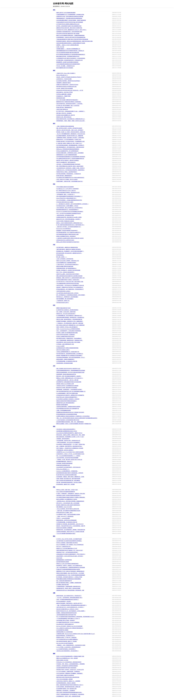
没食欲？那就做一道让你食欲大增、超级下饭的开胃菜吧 (68, 478)
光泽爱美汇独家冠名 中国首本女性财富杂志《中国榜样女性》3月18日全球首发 (73, 416)
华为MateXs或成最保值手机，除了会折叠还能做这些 (67, 150)
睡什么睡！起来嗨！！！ (61, 256)
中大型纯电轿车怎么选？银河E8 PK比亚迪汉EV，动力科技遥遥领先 (70, 58)
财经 (54, 70)
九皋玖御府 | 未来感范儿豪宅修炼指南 (64, 463)
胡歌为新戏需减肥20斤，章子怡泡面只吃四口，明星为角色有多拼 (70, 147)
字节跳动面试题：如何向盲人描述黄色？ (65, 450)
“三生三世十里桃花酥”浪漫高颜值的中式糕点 (65, 533)
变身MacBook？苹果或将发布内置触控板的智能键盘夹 (67, 149)
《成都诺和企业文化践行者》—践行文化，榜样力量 (67, 380)
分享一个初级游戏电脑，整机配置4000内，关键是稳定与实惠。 (69, 340)
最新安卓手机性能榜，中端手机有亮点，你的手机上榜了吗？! (69, 603)
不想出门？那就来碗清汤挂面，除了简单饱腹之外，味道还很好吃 (70, 694)
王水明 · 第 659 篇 (60, 46)
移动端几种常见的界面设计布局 (63, 465)
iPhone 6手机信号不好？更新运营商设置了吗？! (66, 198)
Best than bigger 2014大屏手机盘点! (63, 228)
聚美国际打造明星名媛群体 (62, 404)
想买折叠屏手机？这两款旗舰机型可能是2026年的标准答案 (68, 381)
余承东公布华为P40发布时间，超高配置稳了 (65, 334)
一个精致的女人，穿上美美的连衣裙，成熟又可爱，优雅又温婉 (69, 323)
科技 (54, 184)
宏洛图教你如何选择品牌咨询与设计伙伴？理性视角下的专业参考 (70, 412)
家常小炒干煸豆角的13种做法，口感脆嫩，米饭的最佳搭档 (68, 582)
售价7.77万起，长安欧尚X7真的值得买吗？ (65, 272)
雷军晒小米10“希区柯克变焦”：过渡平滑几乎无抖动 (67, 84)
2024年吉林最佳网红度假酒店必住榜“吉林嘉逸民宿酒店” (68, 64)
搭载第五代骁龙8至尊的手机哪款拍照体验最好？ (66, 400)
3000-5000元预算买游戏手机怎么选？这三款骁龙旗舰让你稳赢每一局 (70, 391)
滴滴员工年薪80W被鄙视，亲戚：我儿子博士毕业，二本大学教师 (70, 573)
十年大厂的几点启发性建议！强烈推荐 (64, 679)
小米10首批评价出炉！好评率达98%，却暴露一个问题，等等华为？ (70, 168)
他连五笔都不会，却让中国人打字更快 (64, 92)
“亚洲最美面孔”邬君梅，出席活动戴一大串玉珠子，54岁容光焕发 (70, 137)
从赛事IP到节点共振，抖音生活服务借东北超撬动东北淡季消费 (69, 16)
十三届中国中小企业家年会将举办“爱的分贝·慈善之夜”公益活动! (70, 238)
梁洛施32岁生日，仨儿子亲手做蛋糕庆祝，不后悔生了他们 (68, 139)
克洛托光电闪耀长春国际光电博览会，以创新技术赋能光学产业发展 (70, 43)
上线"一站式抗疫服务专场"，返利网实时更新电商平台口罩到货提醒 (70, 567)
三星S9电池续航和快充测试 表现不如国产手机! (66, 614)
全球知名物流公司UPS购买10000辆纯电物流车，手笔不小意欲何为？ (70, 554)
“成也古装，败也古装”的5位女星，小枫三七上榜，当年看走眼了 (69, 130)
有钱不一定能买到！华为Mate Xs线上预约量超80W (67, 327)
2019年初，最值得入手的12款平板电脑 (64, 88)
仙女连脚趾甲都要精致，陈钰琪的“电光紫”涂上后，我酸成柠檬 (69, 135)
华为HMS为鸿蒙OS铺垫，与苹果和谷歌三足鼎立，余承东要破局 (69, 152)
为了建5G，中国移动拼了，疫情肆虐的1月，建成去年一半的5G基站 (70, 493)
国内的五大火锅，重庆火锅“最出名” (64, 117)
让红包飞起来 (59, 557)
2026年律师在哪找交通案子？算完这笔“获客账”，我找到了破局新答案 (71, 20)
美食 (54, 487)
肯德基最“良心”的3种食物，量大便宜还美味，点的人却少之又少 (69, 524)
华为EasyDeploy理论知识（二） (63, 469)
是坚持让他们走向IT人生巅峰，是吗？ (64, 512)
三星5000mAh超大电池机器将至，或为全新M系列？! (67, 650)
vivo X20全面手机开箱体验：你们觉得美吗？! (66, 649)
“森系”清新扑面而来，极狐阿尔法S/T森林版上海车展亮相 (68, 249)
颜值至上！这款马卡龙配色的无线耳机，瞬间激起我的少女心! (69, 222)
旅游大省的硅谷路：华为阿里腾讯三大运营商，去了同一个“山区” (70, 436)
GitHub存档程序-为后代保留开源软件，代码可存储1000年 (68, 467)
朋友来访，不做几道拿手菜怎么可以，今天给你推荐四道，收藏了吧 (70, 525)
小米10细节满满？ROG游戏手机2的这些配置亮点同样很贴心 (69, 540)
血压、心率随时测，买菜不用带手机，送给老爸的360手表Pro (69, 446)
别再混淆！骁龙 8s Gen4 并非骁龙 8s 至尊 (65, 383)
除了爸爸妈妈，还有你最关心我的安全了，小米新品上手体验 (69, 577)
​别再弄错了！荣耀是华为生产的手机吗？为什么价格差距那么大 (69, 287)
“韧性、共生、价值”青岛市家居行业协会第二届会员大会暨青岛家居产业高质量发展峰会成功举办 (76, 418)
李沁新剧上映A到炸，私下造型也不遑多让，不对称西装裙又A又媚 (70, 141)
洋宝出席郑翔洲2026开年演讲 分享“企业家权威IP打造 (67, 408)
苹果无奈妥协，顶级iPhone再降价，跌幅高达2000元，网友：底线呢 (70, 434)
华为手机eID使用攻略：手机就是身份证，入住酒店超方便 (68, 173)
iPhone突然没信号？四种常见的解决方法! (65, 624)
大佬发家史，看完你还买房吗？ (63, 438)
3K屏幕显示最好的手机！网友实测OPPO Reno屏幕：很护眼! (69, 217)
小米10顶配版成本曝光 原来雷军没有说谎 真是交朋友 (67, 283)
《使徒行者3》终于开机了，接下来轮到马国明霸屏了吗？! (68, 226)
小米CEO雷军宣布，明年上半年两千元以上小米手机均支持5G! (69, 207)
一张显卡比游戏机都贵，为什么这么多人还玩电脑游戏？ (68, 442)
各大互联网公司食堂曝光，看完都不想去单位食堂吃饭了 (68, 80)
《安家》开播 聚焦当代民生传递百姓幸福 (65, 126)
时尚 (54, 305)
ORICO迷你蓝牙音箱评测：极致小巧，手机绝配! (66, 641)
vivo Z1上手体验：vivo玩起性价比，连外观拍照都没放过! (68, 647)
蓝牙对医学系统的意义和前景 (62, 561)
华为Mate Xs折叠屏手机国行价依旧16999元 (65, 336)
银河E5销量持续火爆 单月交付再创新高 (64, 67)
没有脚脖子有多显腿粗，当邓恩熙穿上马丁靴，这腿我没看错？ (69, 321)
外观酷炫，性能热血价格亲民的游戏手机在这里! (66, 612)
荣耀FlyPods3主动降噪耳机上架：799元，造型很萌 (67, 658)
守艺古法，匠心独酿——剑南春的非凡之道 (65, 65)
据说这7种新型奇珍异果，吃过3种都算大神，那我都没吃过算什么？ (70, 118)
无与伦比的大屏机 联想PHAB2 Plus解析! (64, 202)
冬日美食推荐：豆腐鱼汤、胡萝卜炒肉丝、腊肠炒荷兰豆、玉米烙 (70, 476)
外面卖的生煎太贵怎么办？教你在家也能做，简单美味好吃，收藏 (70, 590)
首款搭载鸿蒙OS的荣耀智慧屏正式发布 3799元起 (66, 431)
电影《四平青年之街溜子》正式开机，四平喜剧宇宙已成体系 (69, 128)
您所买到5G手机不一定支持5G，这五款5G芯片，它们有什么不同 (70, 669)
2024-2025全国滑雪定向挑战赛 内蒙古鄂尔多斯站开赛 (67, 52)
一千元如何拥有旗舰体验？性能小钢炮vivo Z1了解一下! (68, 618)
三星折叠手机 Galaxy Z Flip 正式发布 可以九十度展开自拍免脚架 (70, 452)
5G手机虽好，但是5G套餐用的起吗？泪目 (65, 344)
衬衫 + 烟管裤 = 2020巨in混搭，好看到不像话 (66, 311)
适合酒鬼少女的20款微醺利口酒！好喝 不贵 (65, 115)
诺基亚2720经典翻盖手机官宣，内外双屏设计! (66, 236)
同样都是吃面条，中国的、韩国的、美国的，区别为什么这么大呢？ (70, 120)
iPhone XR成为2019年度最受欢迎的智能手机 (65, 491)
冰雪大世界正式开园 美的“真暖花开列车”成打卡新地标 (67, 33)
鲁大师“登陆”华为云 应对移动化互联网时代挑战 (66, 474)
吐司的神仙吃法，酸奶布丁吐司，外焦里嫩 (65, 484)
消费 (54, 593)
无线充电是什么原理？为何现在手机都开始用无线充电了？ (68, 495)
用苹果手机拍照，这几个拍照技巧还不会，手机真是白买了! (68, 595)
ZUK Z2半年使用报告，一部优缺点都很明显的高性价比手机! (69, 200)
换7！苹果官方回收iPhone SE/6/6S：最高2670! (66, 190)
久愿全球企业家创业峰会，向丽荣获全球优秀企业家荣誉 (68, 406)
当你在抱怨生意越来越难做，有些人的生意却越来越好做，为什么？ (70, 357)
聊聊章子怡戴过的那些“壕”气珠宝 (63, 308)
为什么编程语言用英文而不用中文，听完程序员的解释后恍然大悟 (70, 158)
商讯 (54, 536)
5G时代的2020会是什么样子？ (62, 302)
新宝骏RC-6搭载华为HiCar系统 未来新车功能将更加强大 (68, 504)
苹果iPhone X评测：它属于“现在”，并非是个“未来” (67, 489)
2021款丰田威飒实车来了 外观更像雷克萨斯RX (66, 262)
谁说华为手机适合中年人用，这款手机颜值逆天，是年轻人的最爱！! (70, 610)
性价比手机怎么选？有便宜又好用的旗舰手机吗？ (66, 397)
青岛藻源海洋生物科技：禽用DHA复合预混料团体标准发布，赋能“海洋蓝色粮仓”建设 (74, 41)
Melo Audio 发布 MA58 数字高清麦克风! (64, 643)
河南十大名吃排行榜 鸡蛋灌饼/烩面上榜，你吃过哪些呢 (68, 480)
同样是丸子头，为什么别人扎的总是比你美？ (65, 313)
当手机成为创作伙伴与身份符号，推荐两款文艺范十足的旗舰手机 (70, 395)
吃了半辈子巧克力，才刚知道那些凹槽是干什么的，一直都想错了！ (70, 111)
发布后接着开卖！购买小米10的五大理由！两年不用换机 (68, 342)
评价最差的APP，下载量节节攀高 (63, 96)
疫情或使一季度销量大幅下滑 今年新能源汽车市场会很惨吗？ (69, 355)
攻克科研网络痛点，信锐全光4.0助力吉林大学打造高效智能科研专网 (70, 37)
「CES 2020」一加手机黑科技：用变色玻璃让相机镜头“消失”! (69, 597)
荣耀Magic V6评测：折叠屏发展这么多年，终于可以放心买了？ (69, 378)
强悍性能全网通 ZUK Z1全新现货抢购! (64, 631)
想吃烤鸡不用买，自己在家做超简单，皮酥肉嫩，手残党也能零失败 (70, 529)
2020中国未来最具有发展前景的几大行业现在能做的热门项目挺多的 (70, 156)
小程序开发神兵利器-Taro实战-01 (63, 291)
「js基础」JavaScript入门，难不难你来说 (64, 516)
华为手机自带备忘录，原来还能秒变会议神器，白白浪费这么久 (69, 353)
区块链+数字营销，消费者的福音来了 (64, 107)
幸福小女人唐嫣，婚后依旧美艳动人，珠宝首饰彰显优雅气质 (69, 319)
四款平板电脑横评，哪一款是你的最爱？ (65, 298)
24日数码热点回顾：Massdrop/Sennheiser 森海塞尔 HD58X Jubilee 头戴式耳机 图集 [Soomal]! (75, 633)
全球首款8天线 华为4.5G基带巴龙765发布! (65, 240)
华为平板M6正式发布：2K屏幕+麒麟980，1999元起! (67, 205)
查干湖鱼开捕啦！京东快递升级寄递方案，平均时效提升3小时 (69, 60)
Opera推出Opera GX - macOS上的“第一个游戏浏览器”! (67, 188)
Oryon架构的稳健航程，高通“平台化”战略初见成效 (67, 393)
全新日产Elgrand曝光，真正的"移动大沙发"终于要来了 (67, 274)
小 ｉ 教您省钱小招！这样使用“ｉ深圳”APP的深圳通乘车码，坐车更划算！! (72, 203)
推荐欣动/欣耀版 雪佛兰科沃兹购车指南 (64, 266)
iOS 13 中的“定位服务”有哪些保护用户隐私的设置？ (67, 99)
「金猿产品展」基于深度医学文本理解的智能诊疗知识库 (68, 510)
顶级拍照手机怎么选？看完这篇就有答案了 (65, 402)
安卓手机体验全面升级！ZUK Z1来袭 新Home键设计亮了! (68, 232)
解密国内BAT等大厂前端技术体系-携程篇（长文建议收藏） (68, 101)
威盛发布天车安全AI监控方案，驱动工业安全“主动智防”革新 (69, 27)
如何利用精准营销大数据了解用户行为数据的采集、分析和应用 (69, 472)
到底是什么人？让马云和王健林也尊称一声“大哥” (66, 548)
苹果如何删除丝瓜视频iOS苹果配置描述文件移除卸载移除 (68, 578)
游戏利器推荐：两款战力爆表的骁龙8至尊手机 (66, 374)
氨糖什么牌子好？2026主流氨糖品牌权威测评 (65, 12)
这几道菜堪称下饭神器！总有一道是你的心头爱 (66, 688)
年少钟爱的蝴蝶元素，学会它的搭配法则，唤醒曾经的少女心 (69, 315)
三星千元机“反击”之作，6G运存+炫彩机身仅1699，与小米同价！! (70, 607)
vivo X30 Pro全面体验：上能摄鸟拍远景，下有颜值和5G (68, 671)
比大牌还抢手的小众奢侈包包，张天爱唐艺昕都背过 (67, 309)
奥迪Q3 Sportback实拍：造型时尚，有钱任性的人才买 (67, 260)
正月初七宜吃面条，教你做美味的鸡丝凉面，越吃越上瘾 (68, 686)
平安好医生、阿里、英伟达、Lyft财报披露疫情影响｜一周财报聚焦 (70, 663)
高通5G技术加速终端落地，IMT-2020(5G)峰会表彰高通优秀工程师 (70, 372)
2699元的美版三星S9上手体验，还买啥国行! (65, 620)
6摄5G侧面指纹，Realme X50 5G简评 (64, 506)
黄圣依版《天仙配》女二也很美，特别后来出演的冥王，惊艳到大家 (70, 131)
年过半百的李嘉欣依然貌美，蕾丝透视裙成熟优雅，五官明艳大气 (70, 145)
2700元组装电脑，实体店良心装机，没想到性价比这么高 (68, 440)
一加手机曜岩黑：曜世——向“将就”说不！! (65, 194)
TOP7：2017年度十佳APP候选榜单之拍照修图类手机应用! (68, 213)
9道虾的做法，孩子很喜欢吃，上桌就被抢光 (65, 690)
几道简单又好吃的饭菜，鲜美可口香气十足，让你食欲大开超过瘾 (70, 531)
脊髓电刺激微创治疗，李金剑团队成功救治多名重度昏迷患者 (69, 18)
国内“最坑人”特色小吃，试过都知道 (64, 113)
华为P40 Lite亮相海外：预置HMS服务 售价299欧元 (67, 542)
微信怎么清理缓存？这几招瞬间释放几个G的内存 (66, 499)
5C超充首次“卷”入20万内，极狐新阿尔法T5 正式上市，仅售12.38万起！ (71, 29)
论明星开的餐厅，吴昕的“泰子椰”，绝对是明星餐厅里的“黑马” (69, 181)
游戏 (54, 426)
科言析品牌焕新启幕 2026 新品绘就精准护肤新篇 (66, 414)
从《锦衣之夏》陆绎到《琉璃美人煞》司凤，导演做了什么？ (69, 143)
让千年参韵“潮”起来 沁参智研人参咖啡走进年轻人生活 (67, 24)
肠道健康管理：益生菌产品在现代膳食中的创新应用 (67, 62)
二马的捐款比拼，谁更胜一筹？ (63, 300)
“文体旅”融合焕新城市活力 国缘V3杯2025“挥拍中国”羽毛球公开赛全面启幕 (72, 39)
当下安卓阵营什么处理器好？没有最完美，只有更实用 (67, 399)
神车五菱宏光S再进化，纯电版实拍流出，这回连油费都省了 (69, 338)
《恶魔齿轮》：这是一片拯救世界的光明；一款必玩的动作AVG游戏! (70, 645)
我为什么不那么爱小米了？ (62, 75)
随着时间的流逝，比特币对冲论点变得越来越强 (66, 520)
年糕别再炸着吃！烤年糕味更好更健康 (64, 363)
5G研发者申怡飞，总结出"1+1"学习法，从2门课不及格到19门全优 (70, 453)
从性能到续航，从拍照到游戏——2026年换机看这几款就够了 (69, 389)
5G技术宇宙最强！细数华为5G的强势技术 (65, 675)
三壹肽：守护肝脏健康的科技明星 (63, 410)
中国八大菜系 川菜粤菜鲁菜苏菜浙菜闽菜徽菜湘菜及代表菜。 (69, 692)
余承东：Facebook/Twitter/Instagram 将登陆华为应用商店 (68, 328)
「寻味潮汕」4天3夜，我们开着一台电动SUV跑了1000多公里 (69, 459)
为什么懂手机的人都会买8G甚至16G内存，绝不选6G (67, 293)
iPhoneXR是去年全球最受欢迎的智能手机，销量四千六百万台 (69, 432)
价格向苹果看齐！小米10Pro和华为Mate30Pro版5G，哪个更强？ (69, 556)
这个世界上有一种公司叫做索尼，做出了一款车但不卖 (67, 105)
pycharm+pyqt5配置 (60, 346)
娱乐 (54, 123)
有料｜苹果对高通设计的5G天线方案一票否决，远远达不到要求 (69, 166)
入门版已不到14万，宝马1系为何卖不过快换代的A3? (67, 264)
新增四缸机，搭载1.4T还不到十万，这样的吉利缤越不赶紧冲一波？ (70, 277)
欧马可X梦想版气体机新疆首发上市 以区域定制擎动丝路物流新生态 (70, 54)
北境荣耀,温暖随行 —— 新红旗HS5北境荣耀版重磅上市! (68, 48)
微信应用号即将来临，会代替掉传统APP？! (65, 635)
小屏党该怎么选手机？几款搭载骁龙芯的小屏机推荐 (67, 385)
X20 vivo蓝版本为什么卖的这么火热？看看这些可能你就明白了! (69, 628)
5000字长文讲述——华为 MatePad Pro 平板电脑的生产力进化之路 (70, 285)
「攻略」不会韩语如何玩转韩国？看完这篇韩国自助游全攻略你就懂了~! (71, 605)
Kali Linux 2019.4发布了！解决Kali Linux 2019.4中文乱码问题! (69, 626)
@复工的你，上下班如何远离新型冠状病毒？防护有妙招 (68, 164)
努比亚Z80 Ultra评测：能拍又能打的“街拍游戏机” (66, 387)
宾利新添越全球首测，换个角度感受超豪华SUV (66, 268)
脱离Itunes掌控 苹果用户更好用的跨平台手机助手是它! (67, 241)
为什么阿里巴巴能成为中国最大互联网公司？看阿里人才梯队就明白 (70, 497)
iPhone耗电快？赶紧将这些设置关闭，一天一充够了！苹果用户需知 (70, 444)
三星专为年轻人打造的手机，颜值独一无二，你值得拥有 (68, 681)
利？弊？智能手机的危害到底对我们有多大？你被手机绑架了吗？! (70, 224)
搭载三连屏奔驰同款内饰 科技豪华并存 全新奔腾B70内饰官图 (69, 275)
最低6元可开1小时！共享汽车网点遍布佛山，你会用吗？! (68, 219)
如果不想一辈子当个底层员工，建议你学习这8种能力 (67, 160)
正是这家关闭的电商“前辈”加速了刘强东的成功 (66, 667)
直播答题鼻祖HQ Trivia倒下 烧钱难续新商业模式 (66, 154)
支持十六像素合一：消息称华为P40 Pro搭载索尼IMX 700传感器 (69, 448)
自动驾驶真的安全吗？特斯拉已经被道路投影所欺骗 (67, 347)
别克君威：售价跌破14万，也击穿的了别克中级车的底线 (68, 270)
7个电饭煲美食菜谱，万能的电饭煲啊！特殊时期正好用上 (68, 586)
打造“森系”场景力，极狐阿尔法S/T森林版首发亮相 (67, 247)
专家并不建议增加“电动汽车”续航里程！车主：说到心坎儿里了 (69, 550)
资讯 (54, 9)
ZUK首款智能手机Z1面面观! (62, 629)
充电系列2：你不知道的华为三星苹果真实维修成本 (67, 665)
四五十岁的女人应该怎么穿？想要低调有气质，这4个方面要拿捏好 (70, 325)
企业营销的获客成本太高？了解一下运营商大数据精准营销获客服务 (70, 575)
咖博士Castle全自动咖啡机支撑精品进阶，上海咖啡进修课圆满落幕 (70, 35)
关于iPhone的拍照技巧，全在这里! (63, 601)
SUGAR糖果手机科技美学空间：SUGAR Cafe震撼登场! (67, 622)
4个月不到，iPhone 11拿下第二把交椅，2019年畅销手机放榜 (69, 538)
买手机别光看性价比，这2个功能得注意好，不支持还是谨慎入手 (70, 289)
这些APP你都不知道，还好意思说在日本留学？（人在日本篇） (69, 103)
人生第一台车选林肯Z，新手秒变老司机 (64, 258)
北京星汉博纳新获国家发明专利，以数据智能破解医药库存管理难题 (70, 370)
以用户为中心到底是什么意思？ (63, 349)
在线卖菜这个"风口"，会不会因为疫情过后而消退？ (67, 552)
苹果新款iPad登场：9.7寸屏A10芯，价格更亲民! (66, 637)
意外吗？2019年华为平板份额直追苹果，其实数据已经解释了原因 (70, 656)
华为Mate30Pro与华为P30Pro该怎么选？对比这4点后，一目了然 (69, 90)
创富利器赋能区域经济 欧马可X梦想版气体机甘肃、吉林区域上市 (70, 50)
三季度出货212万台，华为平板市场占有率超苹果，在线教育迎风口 (70, 169)
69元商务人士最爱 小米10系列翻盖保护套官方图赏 (67, 332)
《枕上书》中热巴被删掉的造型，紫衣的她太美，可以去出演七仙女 (70, 133)
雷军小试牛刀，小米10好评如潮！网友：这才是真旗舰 (67, 503)
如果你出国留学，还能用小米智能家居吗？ (65, 359)
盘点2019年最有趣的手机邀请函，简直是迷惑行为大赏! (68, 192)
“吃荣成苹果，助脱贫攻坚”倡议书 (63, 82)
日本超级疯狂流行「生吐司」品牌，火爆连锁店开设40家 (68, 696)
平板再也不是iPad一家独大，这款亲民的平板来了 (66, 171)
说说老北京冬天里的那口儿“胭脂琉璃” (64, 527)
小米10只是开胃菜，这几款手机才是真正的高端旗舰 (67, 457)
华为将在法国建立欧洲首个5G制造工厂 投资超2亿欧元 (67, 279)
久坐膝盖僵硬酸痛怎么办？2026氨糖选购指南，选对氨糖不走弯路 (70, 14)
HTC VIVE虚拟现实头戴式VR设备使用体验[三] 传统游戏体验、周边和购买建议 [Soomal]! (75, 616)
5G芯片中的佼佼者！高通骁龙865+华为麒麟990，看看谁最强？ (69, 673)
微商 (54, 653)
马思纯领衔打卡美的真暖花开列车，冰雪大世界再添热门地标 (69, 31)
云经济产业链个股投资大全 (62, 109)
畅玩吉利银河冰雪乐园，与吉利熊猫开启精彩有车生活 (67, 56)
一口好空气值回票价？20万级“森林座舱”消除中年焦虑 (67, 419)
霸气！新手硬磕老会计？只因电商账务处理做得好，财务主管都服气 (70, 294)
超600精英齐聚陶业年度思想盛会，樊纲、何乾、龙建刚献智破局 (70, 421)
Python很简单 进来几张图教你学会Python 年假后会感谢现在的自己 (70, 177)
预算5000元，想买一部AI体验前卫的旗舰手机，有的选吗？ (68, 376)
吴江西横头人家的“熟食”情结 (62, 584)
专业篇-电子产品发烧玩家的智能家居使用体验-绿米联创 (68, 569)
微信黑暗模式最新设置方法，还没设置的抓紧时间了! (67, 209)
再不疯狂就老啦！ (60, 255)
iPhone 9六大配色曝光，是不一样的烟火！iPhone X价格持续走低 (69, 544)
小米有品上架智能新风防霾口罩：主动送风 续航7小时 (67, 351)
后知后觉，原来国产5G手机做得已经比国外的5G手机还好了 (69, 77)
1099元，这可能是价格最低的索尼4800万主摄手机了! (67, 599)
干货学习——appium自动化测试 (63, 518)
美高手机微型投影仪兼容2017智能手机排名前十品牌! (67, 234)
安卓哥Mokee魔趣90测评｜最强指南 (63, 94)
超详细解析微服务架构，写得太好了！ (64, 461)
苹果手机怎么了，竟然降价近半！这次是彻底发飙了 (67, 296)
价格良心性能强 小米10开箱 (62, 660)
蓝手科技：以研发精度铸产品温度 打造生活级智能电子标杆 (68, 25)
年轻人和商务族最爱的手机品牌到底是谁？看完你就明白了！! (69, 196)
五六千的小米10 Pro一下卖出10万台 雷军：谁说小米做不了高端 (69, 281)
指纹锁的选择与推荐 (60, 97)
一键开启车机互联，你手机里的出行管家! (65, 215)
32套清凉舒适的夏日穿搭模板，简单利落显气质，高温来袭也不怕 (70, 317)
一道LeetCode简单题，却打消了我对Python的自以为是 (67, 508)
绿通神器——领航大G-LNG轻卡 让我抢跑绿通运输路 (67, 45)
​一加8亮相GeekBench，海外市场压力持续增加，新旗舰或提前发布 (70, 501)
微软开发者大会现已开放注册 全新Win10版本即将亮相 (67, 677)
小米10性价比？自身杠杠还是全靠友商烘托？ (65, 429)
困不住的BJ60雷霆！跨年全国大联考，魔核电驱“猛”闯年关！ (69, 253)
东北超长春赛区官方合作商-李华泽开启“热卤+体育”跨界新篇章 (69, 22)
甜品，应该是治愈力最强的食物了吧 (64, 580)
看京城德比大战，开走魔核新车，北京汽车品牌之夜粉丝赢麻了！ (70, 251)
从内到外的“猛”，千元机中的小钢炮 (64, 78)
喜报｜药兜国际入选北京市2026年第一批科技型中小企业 (68, 368)
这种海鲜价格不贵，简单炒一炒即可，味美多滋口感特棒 (68, 588)
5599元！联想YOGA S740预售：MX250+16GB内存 (66, 179)
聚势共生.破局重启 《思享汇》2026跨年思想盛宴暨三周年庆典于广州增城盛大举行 (73, 423)
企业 (54, 365)
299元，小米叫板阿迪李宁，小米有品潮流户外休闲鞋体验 (68, 330)
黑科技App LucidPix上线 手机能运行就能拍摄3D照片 (67, 563)
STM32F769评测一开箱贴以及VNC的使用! (65, 221)
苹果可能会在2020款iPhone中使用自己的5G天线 (66, 86)
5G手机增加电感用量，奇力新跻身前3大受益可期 (66, 361)
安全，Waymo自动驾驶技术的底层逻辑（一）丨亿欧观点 (68, 455)
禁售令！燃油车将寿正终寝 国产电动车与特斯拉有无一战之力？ (69, 684)
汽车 (54, 244)
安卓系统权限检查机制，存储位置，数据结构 (65, 682)
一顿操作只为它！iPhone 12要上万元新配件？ (66, 73)
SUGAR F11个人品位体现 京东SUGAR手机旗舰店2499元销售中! (69, 211)
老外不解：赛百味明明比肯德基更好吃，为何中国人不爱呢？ (69, 482)
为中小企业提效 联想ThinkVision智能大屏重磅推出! (67, 639)
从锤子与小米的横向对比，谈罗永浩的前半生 (65, 162)
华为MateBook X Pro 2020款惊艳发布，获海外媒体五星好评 (68, 662)
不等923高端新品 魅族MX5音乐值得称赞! (65, 186)
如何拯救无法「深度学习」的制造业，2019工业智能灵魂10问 (69, 565)
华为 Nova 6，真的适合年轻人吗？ (63, 546)
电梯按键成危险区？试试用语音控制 (64, 559)
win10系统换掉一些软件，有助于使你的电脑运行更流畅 (68, 514)
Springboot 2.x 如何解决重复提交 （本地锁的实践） (67, 471)
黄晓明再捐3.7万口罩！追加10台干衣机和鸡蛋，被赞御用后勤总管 (70, 571)
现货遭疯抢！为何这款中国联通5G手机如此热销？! (67, 230)
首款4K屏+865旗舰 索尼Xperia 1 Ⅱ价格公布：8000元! (67, 609)
